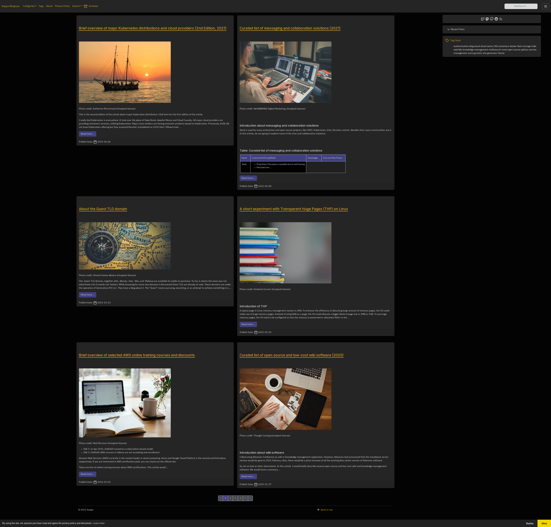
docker (513, 46)
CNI (495, 46)
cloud (477, 46)
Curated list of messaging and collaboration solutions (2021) (290, 28)
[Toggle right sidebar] (545, 6)
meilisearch (495, 50)
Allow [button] (544, 523)
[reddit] (496, 19)
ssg (474, 53)
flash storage (524, 46)
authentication (461, 46)
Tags (41, 6)
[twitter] (482, 19)
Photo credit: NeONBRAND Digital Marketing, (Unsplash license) (272, 109)
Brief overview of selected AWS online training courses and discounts (137, 355)
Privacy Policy (62, 6)
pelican (524, 50)
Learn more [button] (99, 523)
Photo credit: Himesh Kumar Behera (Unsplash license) (107, 275)
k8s (460, 50)
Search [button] (76, 6)
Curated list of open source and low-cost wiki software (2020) (292, 355)
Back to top (326, 510)
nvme (504, 50)
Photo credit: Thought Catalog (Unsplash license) (265, 436)
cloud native (486, 46)
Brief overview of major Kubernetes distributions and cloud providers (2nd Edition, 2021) (152, 28)
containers (503, 46)
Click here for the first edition (174, 114)
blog (471, 46)
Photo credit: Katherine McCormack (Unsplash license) (107, 109)
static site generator (486, 53)
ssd (470, 53)
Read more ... (87, 134)
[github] (491, 19)
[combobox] (521, 6)
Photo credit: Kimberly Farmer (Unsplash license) (265, 289)
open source (514, 50)
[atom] (501, 19)
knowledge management (475, 50)
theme (501, 53)
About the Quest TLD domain (103, 209)
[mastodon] (487, 19)
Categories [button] (29, 6)
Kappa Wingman (11, 6)
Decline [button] (529, 523)
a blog (132, 288)
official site (170, 462)
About (49, 6)
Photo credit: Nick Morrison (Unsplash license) (103, 443)
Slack (244, 164)
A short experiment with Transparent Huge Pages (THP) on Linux (294, 209)
